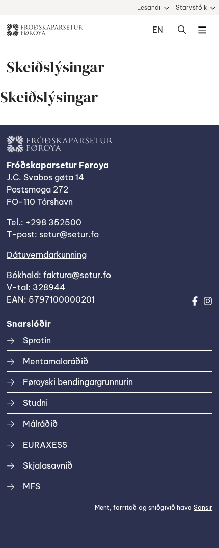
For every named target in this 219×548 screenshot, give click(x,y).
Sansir (203, 507)
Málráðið (40, 424)
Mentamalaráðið (55, 361)
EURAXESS (45, 445)
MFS (31, 486)
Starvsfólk (191, 7)
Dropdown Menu (202, 30)
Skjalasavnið (47, 465)
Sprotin (37, 340)
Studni (35, 403)
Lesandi (148, 7)
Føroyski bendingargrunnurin (78, 382)
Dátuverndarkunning (47, 255)
